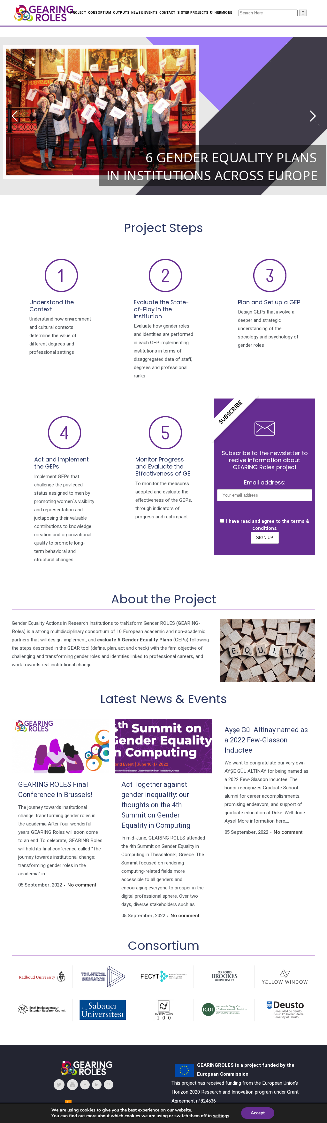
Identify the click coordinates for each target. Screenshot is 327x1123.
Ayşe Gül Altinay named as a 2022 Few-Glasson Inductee (266, 740)
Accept (258, 1113)
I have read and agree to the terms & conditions (267, 525)
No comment (81, 884)
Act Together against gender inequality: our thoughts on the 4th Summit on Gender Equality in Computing (156, 805)
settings (221, 1116)
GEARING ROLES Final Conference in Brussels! (55, 789)
